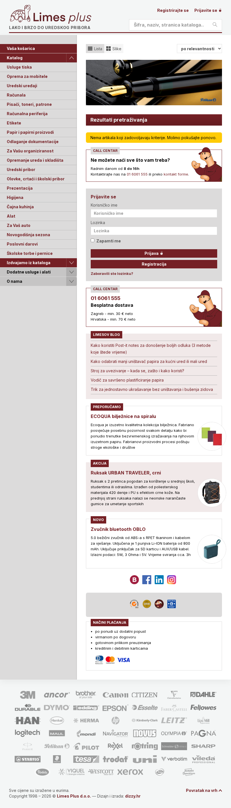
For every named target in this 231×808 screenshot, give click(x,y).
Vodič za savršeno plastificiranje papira (127, 380)
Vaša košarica (21, 48)
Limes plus (62, 18)
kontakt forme (176, 174)
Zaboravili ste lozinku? (112, 273)
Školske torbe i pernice (30, 253)
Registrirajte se (173, 10)
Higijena (15, 197)
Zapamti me (108, 240)
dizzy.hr (133, 796)
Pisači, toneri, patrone (29, 104)
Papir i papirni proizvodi (30, 132)
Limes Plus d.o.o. (74, 796)
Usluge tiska (19, 67)
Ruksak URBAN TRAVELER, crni (126, 473)
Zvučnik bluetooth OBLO (118, 529)
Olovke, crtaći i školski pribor (36, 178)
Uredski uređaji (22, 85)
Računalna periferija (27, 113)
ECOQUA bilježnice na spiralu (123, 416)
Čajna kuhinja (20, 206)
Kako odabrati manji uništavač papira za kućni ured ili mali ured (149, 361)
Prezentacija (20, 188)
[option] (154, 82)
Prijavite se (206, 10)
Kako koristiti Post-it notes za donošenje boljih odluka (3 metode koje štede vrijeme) (151, 348)
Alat (11, 216)
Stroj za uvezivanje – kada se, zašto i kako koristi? (137, 370)
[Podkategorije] (71, 57)
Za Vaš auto (18, 225)
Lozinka (98, 222)
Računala (16, 95)
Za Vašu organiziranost (30, 150)
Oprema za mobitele (27, 76)
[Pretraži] (215, 24)
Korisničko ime (104, 205)
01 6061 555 (137, 174)
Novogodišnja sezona (28, 234)
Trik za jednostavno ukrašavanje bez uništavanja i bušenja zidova (152, 389)
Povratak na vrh (201, 790)
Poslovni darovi (22, 244)
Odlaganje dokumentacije (33, 141)
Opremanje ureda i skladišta (35, 160)
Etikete (14, 123)
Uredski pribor (21, 169)
